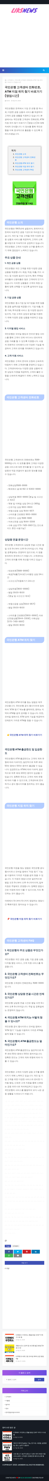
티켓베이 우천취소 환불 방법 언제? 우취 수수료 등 (29, 1336)
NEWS (8, 101)
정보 (7, 1408)
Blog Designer (26, 1478)
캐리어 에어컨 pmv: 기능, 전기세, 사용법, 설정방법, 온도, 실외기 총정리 (30, 1444)
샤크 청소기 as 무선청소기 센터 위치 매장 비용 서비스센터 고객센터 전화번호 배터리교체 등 (29, 1455)
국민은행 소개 (20, 154)
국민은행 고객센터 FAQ (24, 170)
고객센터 (10, 80)
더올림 (8, 1401)
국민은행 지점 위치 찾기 (24, 166)
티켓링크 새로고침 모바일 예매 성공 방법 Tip (30, 1357)
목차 (13, 150)
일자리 (8, 1404)
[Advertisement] (24, 40)
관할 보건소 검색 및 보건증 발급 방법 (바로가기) (30, 1347)
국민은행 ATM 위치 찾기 (24, 163)
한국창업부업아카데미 (13, 1412)
